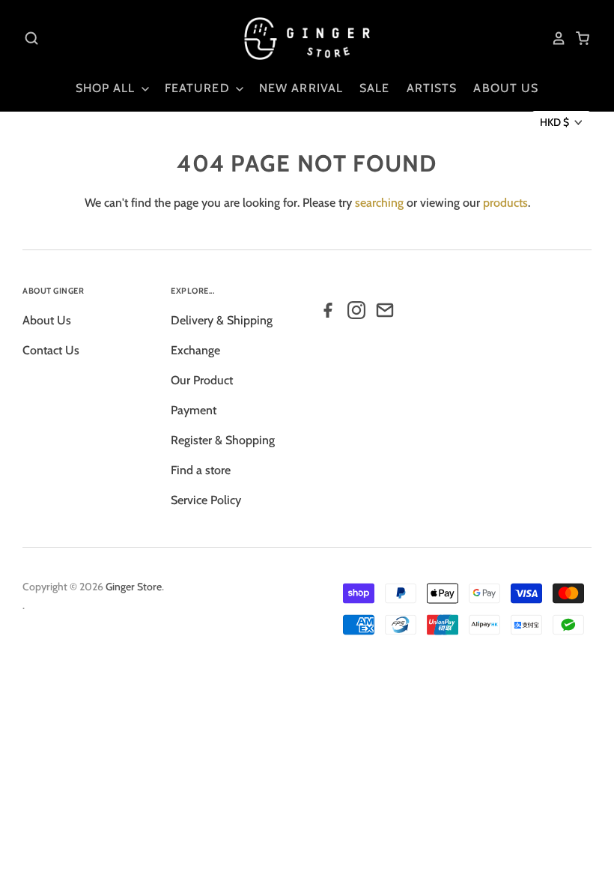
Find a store (201, 470)
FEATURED (199, 88)
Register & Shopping (223, 440)
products (505, 203)
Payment (193, 410)
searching (379, 203)
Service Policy (206, 500)
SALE (374, 88)
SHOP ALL (107, 88)
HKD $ (554, 122)
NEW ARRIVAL (301, 88)
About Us (46, 320)
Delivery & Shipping (222, 320)
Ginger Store (134, 586)
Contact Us (50, 350)
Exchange (195, 350)
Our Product (202, 380)
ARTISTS (432, 88)
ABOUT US (505, 88)
